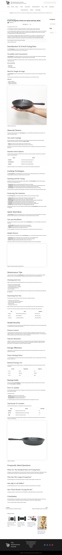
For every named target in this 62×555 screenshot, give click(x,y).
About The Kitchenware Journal (31, 541)
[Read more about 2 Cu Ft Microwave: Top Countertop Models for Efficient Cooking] (21, 518)
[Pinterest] (25, 24)
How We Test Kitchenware (31, 542)
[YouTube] (52, 545)
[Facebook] (23, 24)
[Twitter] (47, 545)
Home (8, 19)
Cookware (11, 19)
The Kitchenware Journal (17, 2)
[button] (18, 6)
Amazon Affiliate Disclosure (31, 543)
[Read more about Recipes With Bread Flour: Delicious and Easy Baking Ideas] (42, 522)
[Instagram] (50, 545)
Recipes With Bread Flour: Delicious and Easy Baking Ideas (41, 532)
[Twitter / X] (30, 24)
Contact (31, 547)
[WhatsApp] (28, 24)
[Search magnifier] (55, 2)
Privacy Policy (31, 544)
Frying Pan (14, 19)
